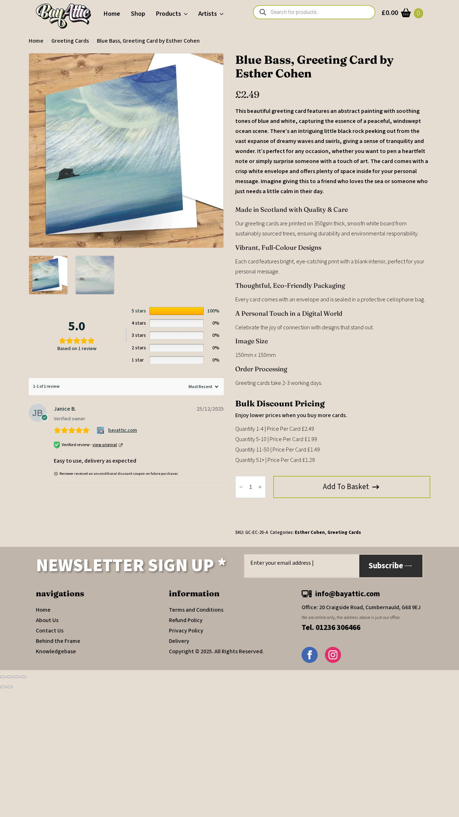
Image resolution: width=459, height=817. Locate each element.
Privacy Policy (186, 631)
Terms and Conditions (196, 610)
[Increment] (260, 487)
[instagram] (333, 655)
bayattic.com (122, 430)
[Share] (16, 677)
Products (168, 13)
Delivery (179, 641)
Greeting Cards (70, 41)
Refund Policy (186, 620)
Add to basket (346, 486)
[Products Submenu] (187, 14)
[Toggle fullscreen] (10, 677)
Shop (138, 13)
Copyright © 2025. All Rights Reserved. (216, 651)
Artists (207, 13)
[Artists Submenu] (223, 14)
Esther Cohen (310, 532)
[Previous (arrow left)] (3, 687)
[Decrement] (241, 487)
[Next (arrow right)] (10, 687)
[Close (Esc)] (23, 677)
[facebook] (310, 655)
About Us (47, 620)
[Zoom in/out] (3, 677)
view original (105, 445)
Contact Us (49, 631)
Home (112, 13)
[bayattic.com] (101, 430)
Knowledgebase (56, 651)
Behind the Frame (58, 641)
